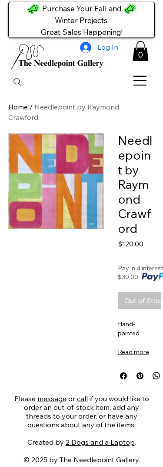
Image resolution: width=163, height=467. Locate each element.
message (52, 398)
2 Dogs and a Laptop (100, 442)
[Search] (17, 82)
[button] (140, 51)
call (82, 398)
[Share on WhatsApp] (156, 376)
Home (18, 106)
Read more (133, 352)
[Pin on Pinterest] (140, 376)
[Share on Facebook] (123, 376)
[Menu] (140, 81)
